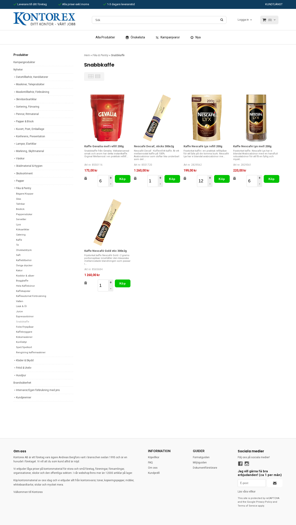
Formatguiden (201, 457)
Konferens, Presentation (30, 136)
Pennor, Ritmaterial (27, 114)
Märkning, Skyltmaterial (30, 151)
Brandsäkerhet (22, 382)
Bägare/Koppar (24, 193)
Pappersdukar (24, 214)
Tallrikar (20, 204)
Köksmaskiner (24, 337)
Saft (18, 255)
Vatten (19, 301)
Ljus (18, 224)
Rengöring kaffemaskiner (31, 352)
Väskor (20, 158)
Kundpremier (23, 397)
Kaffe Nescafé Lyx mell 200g (252, 146)
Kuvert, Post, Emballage (30, 129)
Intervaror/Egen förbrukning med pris (38, 390)
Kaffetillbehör (24, 260)
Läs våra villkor (246, 491)
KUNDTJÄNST (274, 4)
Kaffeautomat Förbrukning (31, 296)
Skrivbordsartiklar (26, 99)
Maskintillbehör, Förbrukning (32, 91)
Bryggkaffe (22, 280)
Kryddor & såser (25, 275)
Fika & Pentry (23, 188)
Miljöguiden (200, 462)
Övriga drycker (24, 265)
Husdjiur (21, 375)
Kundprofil (154, 472)
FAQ (150, 462)
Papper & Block (25, 121)
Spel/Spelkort (24, 347)
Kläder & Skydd (25, 360)
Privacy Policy (264, 501)
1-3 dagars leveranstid (120, 4)
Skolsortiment (24, 173)
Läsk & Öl (21, 306)
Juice (19, 311)
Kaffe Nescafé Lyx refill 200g (203, 146)
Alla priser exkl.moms (75, 4)
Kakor (19, 270)
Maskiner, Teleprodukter (30, 84)
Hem (87, 55)
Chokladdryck (24, 250)
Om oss (153, 467)
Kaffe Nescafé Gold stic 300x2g (105, 250)
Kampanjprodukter (24, 62)
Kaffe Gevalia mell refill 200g (104, 146)
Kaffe (19, 240)
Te (17, 245)
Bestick (20, 209)
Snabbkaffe (22, 321)
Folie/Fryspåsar (25, 326)
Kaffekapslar (23, 291)
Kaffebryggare (24, 331)
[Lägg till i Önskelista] (85, 178)
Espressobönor (25, 316)
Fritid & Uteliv (23, 367)
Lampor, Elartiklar (26, 143)
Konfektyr (21, 342)
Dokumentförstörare (205, 467)
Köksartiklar (22, 229)
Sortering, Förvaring (27, 106)
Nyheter (18, 69)
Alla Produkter (105, 37)
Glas (18, 199)
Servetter (21, 219)
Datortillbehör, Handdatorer (32, 77)
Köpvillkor (153, 457)
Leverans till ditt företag (32, 4)
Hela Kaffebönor (25, 286)
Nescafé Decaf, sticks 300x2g (154, 146)
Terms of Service (247, 505)
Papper (20, 180)
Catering (21, 234)
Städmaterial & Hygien (29, 165)
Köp (122, 179)
